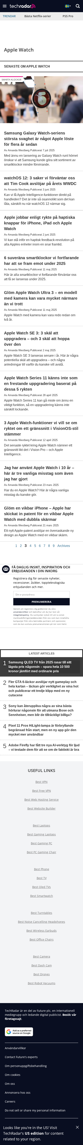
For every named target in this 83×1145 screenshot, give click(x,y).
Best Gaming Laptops (41, 834)
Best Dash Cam (41, 965)
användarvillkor (20, 611)
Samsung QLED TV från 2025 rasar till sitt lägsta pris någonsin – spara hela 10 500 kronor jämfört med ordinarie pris (39, 667)
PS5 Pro (68, 16)
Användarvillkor (15, 1048)
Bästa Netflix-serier (37, 16)
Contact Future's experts (21, 1057)
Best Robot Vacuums (41, 983)
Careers (10, 1101)
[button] (5, 6)
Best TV (42, 878)
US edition (34, 1133)
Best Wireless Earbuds (41, 930)
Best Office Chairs (42, 939)
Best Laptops (41, 825)
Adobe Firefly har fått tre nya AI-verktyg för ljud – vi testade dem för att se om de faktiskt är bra (44, 747)
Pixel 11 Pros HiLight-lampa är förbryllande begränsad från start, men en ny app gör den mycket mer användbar (42, 730)
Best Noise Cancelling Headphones (41, 922)
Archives (63, 546)
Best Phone (41, 869)
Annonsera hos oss (17, 1092)
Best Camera (41, 956)
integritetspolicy (21, 614)
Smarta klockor (11, 79)
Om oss (10, 1084)
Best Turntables (41, 913)
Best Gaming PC (41, 843)
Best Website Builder (41, 808)
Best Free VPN (41, 791)
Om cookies (12, 1075)
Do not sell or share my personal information (35, 1110)
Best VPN (41, 782)
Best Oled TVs (41, 887)
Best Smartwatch (41, 896)
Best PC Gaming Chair (41, 852)
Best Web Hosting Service (41, 799)
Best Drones (41, 974)
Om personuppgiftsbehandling (26, 1066)
